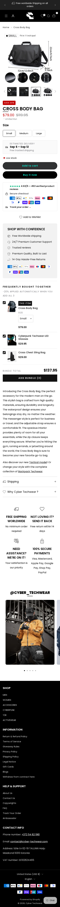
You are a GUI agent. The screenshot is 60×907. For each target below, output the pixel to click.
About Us (7, 793)
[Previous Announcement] (5, 5)
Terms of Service (12, 741)
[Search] (48, 16)
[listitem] (30, 5)
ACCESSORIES (10, 705)
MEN (5, 694)
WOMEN (7, 699)
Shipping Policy (11, 756)
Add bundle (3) (30, 378)
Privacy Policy (10, 751)
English (28, 879)
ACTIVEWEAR (9, 720)
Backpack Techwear (30, 471)
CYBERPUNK (9, 710)
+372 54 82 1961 (31, 834)
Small (9, 133)
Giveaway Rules (11, 746)
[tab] (24, 670)
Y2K (5, 715)
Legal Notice (9, 761)
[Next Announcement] (55, 5)
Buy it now (30, 174)
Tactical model (38, 462)
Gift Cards (8, 766)
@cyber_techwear (30, 592)
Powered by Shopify (30, 899)
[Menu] (6, 16)
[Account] (13, 16)
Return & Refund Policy (15, 736)
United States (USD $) (28, 874)
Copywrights (9, 803)
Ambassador (9, 818)
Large (39, 133)
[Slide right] (55, 92)
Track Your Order (12, 813)
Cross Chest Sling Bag (31, 352)
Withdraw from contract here (19, 776)
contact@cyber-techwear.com (29, 841)
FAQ (5, 808)
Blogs (5, 771)
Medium (24, 133)
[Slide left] (5, 92)
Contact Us (9, 798)
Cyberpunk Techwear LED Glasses (33, 337)
